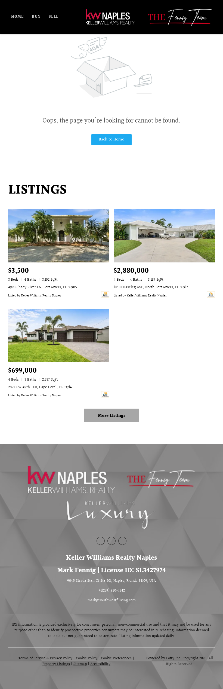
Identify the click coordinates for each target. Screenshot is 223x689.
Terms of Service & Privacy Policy (45, 659)
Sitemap (80, 664)
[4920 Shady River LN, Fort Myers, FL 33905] (58, 235)
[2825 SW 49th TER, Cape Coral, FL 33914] (58, 335)
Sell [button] (53, 17)
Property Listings (56, 664)
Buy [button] (36, 17)
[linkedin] (111, 541)
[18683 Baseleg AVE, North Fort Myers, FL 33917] (164, 235)
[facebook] (101, 541)
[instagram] (122, 541)
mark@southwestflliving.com (112, 601)
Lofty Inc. (173, 659)
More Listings (111, 415)
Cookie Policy (86, 659)
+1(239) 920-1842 (111, 591)
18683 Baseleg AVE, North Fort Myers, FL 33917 (151, 287)
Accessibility (100, 664)
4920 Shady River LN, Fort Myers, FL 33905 (42, 287)
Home (17, 17)
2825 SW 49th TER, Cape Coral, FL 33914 (40, 387)
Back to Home (111, 139)
